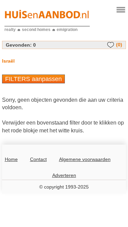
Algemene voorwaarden (85, 159)
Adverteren (64, 175)
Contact (38, 159)
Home (11, 159)
